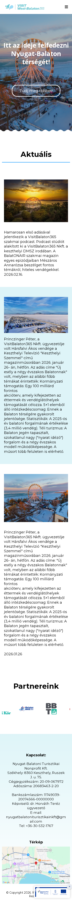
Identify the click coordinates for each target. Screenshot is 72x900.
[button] (66, 7)
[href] (36, 865)
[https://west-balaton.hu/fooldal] (25, 7)
